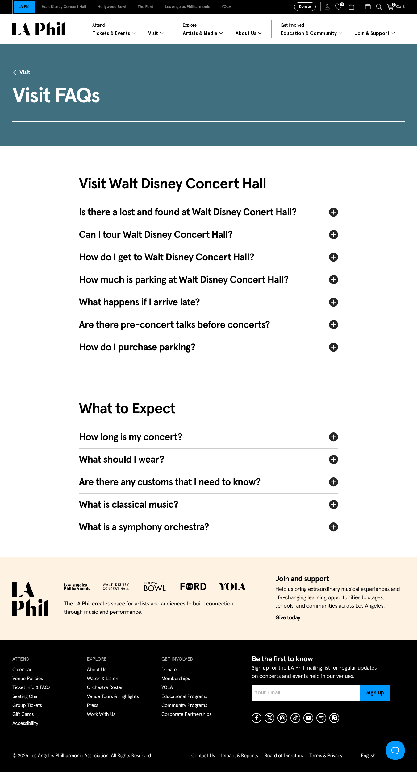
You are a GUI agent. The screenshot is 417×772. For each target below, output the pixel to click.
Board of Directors (283, 755)
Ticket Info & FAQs (31, 687)
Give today (287, 618)
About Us (96, 669)
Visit (24, 72)
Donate (305, 7)
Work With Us (101, 714)
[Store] (352, 6)
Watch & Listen (103, 678)
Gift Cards (23, 714)
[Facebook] (256, 718)
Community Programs (184, 705)
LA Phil (24, 7)
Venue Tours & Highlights (113, 696)
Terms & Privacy (325, 755)
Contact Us (203, 755)
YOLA (226, 7)
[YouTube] (308, 718)
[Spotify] (321, 718)
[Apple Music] (334, 718)
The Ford (145, 7)
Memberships (175, 678)
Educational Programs (184, 696)
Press (92, 705)
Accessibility (25, 723)
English (368, 755)
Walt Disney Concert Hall (64, 7)
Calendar (22, 669)
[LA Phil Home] (38, 29)
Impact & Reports (239, 755)
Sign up (375, 693)
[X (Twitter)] (269, 718)
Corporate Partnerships (186, 714)
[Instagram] (282, 718)
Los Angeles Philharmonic (187, 7)
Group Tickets (27, 705)
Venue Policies (27, 678)
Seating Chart (26, 696)
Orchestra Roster (105, 687)
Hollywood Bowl (112, 7)
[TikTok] (295, 718)
